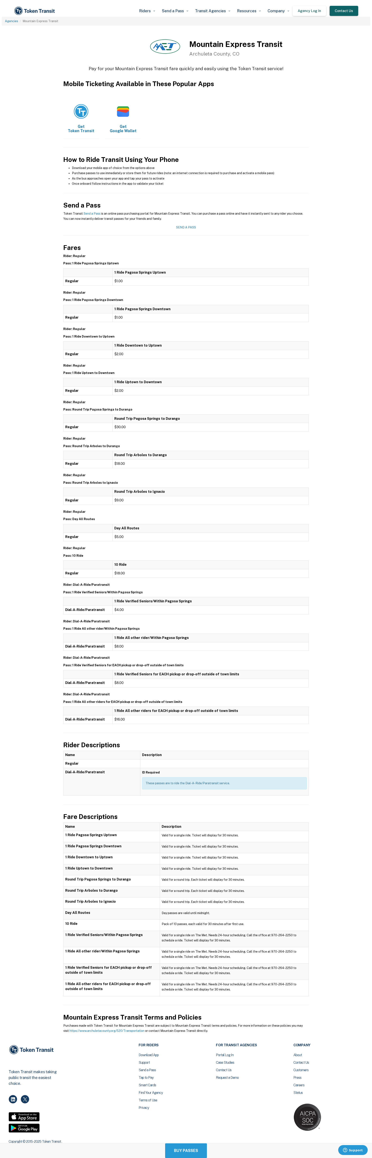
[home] (35, 11)
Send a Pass (92, 213)
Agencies (11, 21)
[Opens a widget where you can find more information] (353, 1150)
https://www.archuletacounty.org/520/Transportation (107, 1030)
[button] (147, 10)
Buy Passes (186, 1150)
